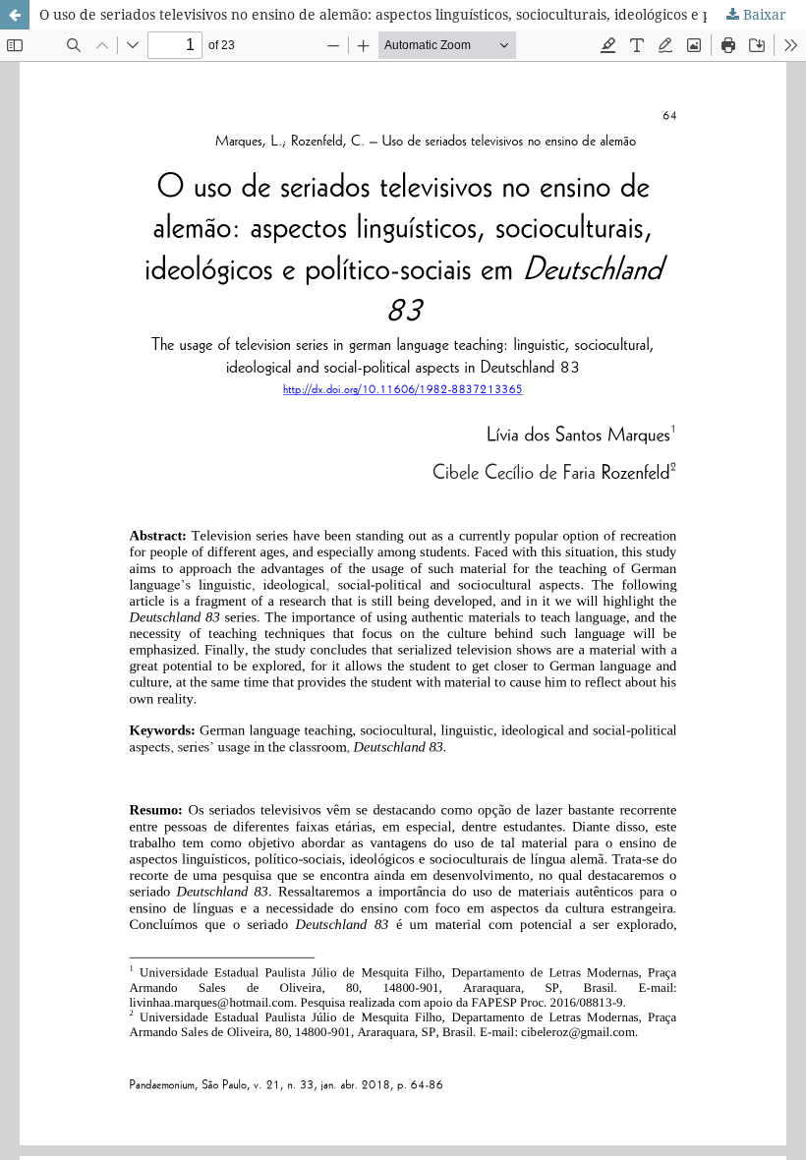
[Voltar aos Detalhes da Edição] (14, 14)
